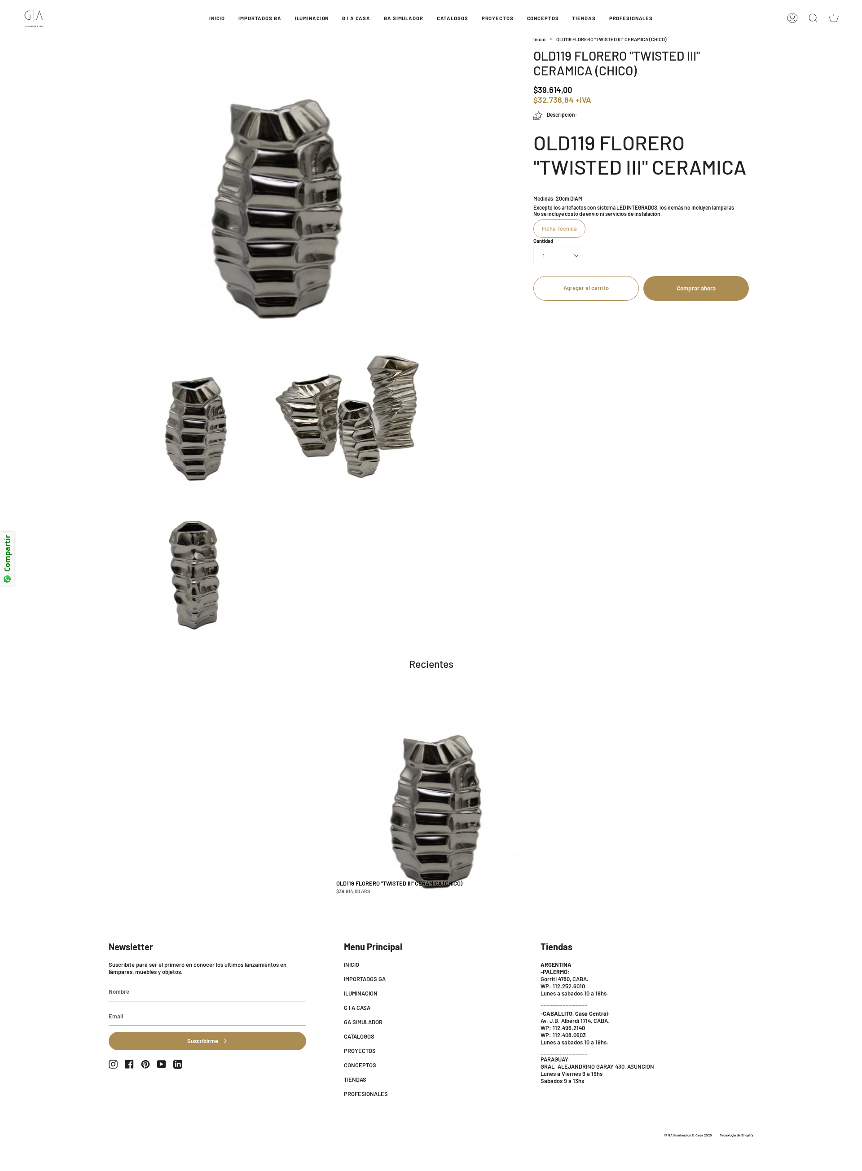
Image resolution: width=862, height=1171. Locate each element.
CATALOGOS (359, 1036)
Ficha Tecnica (559, 228)
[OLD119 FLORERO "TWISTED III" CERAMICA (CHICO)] (431, 795)
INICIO (351, 964)
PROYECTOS (360, 1050)
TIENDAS (355, 1079)
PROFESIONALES (366, 1093)
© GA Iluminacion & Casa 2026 (688, 1135)
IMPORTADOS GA (365, 978)
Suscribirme (202, 1040)
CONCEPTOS (360, 1065)
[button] (260, 18)
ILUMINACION (361, 993)
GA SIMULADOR (363, 1022)
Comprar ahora (696, 288)
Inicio (539, 39)
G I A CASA (357, 1007)
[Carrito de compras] (833, 18)
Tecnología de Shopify (736, 1135)
